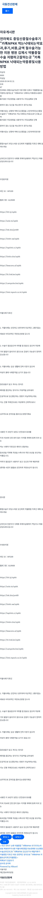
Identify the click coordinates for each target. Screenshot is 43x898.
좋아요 (6, 837)
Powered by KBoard (9, 866)
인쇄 (4, 842)
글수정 (2, 863)
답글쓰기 (10, 860)
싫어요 (18, 837)
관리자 (29, 895)
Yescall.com (22, 895)
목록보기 (3, 860)
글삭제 (8, 863)
